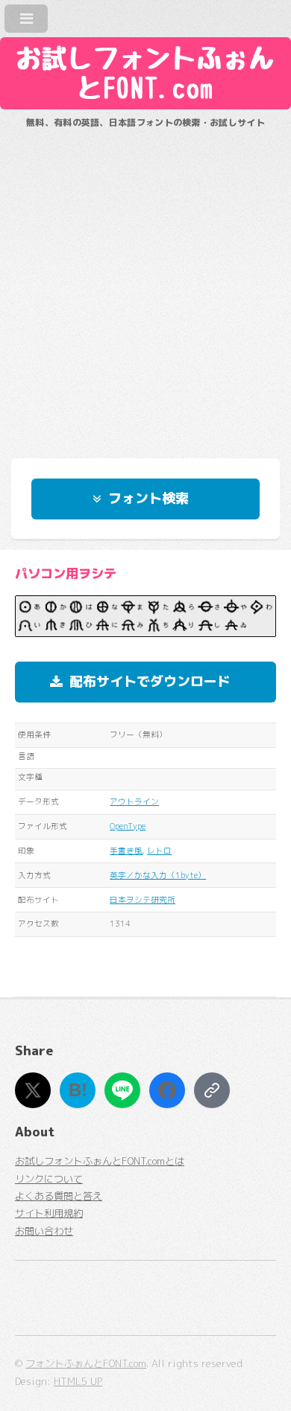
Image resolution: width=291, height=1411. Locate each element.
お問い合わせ (44, 1231)
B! (78, 1090)
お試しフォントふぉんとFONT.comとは (99, 1161)
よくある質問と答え (58, 1196)
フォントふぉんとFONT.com (85, 1363)
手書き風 (126, 850)
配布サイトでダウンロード (150, 681)
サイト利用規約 (49, 1213)
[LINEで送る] (122, 1090)
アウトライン (134, 801)
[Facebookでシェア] (167, 1090)
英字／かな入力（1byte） (158, 875)
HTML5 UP (78, 1381)
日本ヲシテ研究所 (142, 900)
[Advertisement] (145, 286)
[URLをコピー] (212, 1090)
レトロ (159, 850)
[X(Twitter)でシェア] (33, 1090)
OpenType (128, 826)
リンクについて (49, 1179)
